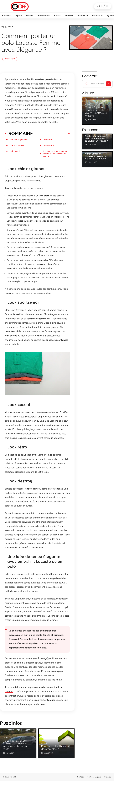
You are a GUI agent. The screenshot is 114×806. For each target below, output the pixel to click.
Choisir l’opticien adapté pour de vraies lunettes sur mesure (96, 111)
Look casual (14, 151)
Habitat (44, 743)
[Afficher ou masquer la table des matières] (51, 133)
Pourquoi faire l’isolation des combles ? (55, 747)
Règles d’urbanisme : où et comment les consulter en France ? (96, 138)
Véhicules (7, 738)
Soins (87, 105)
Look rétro (47, 139)
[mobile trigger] (5, 6)
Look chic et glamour (18, 139)
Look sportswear (16, 145)
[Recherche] (99, 6)
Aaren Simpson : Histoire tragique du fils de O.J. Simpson (95, 156)
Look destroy (48, 145)
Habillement (10, 59)
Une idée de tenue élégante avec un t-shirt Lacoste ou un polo (55, 153)
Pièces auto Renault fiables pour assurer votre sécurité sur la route (15, 745)
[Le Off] (20, 6)
